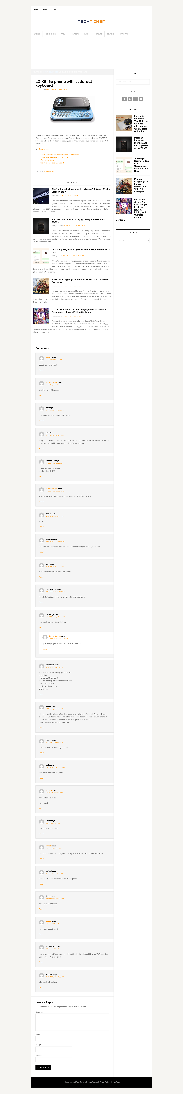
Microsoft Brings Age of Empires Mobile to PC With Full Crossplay (141, 185)
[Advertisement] (91, 53)
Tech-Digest (44, 149)
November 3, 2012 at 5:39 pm (55, 977)
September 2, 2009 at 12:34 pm (55, 767)
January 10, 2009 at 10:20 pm (55, 617)
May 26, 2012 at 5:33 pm (53, 923)
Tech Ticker (91, 21)
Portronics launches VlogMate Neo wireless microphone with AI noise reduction (141, 124)
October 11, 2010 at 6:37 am (54, 873)
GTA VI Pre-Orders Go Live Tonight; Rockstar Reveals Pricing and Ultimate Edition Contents (79, 310)
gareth (49, 790)
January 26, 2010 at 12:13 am (55, 792)
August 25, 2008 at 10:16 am (55, 385)
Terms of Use (115, 1082)
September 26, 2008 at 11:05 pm (56, 435)
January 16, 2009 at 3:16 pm (54, 667)
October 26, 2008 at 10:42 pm (55, 491)
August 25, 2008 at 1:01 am (54, 359)
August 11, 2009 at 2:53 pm (54, 742)
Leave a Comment (74, 195)
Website (38, 1056)
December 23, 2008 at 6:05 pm (55, 591)
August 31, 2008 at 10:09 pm (55, 410)
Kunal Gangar (51, 383)
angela (49, 846)
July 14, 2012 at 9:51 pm (53, 949)
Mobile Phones (49, 171)
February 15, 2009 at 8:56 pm (55, 709)
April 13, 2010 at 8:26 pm (53, 823)
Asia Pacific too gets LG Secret (52, 163)
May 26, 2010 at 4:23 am (53, 848)
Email (38, 1045)
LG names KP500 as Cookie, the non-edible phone (59, 155)
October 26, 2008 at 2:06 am (55, 463)
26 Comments (62, 90)
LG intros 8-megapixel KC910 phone (54, 157)
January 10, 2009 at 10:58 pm (58, 638)
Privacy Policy (104, 1082)
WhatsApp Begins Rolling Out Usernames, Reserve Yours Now (141, 164)
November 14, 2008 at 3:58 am (55, 541)
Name (38, 1035)
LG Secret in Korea (47, 160)
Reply (41, 370)
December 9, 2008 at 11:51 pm (55, 566)
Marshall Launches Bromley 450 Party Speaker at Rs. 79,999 (141, 143)
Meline (48, 921)
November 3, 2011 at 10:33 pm (55, 898)
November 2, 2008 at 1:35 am (55, 516)
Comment (39, 1012)
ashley (48, 357)
